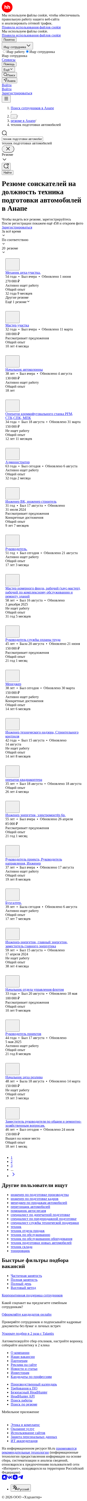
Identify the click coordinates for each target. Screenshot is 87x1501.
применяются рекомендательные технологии (39, 1450)
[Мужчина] (12, 264)
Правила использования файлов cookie (31, 35)
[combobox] (22, 139)
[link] (9, 75)
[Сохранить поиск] (6, 166)
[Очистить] (8, 149)
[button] (7, 85)
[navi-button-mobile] (6, 99)
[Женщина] (12, 632)
